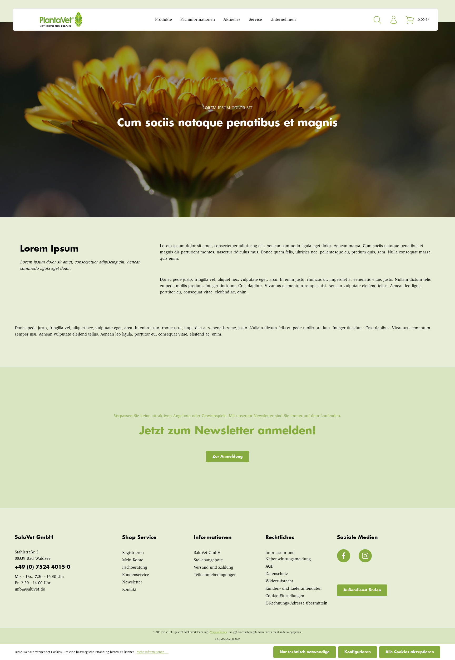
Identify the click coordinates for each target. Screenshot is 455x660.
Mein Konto (133, 560)
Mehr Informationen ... (153, 652)
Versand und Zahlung (213, 568)
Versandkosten (218, 632)
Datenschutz (276, 574)
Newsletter (132, 582)
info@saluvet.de (30, 589)
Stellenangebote (208, 560)
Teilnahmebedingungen (215, 575)
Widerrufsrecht (279, 581)
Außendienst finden (362, 590)
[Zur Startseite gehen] (70, 19)
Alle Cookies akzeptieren (409, 652)
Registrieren (133, 553)
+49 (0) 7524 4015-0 (42, 566)
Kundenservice (135, 575)
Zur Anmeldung (227, 456)
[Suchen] (377, 20)
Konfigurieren (357, 652)
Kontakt (129, 590)
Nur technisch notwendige (305, 652)
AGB (269, 566)
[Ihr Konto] (394, 20)
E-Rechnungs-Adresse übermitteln (296, 603)
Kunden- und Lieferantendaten (293, 589)
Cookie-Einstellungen (284, 596)
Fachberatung (134, 568)
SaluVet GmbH (207, 553)
